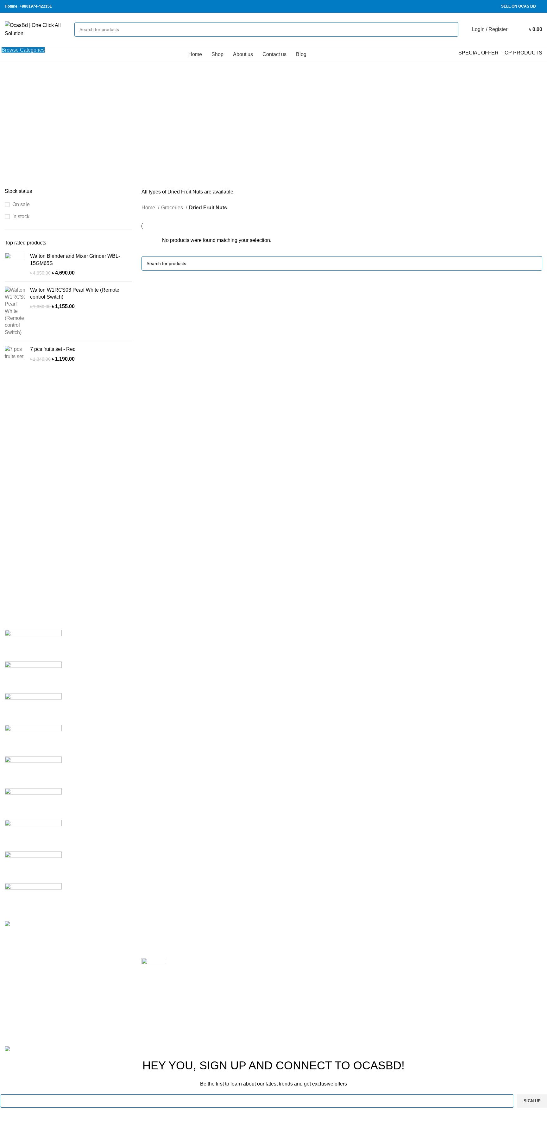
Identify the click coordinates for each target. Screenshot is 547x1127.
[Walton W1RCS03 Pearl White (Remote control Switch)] (15, 311)
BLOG (468, 994)
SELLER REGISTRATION (490, 958)
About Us (379, 994)
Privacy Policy (385, 934)
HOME (468, 934)
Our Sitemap (383, 1005)
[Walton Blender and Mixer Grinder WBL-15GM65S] (15, 264)
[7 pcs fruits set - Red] (15, 354)
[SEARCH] (451, 29)
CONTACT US (477, 982)
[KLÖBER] (33, 740)
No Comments (181, 944)
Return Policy (384, 946)
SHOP (468, 946)
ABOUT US (474, 970)
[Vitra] (33, 645)
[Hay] (33, 803)
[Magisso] (33, 677)
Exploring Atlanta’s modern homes (208, 961)
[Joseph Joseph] (33, 772)
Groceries (172, 207)
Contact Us (381, 982)
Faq (373, 970)
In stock (20, 216)
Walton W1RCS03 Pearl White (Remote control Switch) (74, 293)
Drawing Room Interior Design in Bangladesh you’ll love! (205, 934)
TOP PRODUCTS (521, 52)
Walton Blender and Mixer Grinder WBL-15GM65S (75, 259)
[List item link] (68, 996)
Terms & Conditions (391, 958)
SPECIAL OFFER (478, 52)
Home (148, 207)
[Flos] (33, 835)
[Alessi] (33, 898)
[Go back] (190, 95)
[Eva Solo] (33, 867)
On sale (21, 204)
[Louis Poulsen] (33, 708)
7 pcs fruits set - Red (53, 349)
